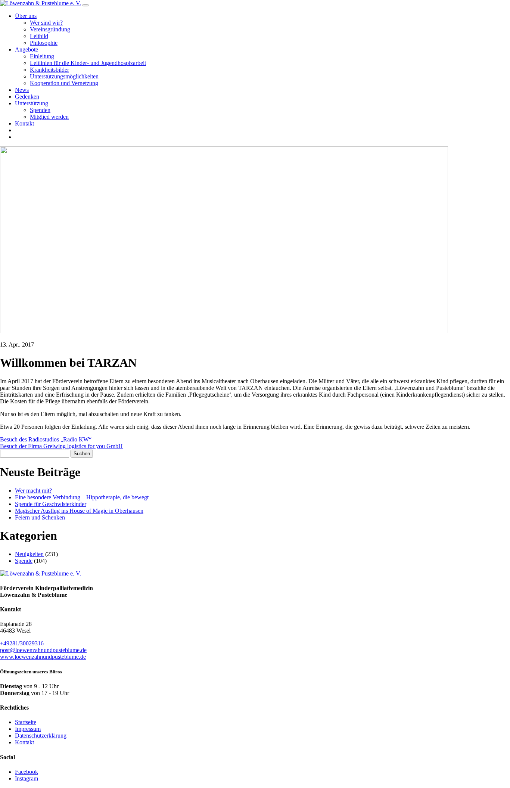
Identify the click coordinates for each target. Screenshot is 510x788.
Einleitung (42, 56)
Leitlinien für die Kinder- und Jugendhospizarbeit (88, 63)
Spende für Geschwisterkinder (50, 504)
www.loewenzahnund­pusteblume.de (43, 657)
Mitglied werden (49, 117)
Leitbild (39, 36)
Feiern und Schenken (40, 517)
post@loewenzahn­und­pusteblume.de (43, 650)
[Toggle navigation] (85, 5)
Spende (23, 561)
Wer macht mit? (33, 490)
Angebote (26, 49)
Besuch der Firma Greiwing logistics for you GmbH (61, 446)
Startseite (25, 722)
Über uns (26, 16)
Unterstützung (31, 103)
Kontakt (24, 123)
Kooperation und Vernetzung (64, 83)
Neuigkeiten (29, 554)
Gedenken (27, 96)
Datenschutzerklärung (40, 735)
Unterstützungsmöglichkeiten (64, 76)
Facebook (26, 772)
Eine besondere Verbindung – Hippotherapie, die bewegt (82, 497)
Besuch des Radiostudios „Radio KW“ (45, 439)
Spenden (40, 110)
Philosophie (43, 43)
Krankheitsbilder (49, 69)
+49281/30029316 (22, 643)
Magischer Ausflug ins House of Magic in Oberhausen (79, 511)
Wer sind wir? (46, 22)
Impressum (28, 729)
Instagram (26, 778)
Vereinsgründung (50, 29)
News (22, 90)
